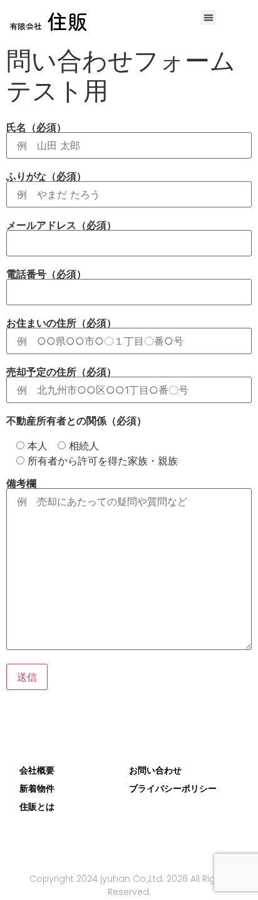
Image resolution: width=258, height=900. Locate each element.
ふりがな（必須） (46, 176)
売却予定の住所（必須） (61, 372)
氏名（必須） (36, 127)
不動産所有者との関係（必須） (76, 421)
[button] (208, 17)
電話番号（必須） (46, 274)
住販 (48, 20)
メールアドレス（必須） (61, 225)
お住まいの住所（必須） (61, 323)
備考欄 (21, 483)
